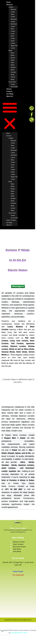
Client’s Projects (11, 220)
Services (9, 5)
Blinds (10, 50)
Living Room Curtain (13, 36)
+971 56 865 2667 (18, 575)
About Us (9, 96)
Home (8, 2)
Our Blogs (9, 94)
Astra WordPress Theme (19, 633)
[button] (10, 116)
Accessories (12, 82)
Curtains (11, 7)
